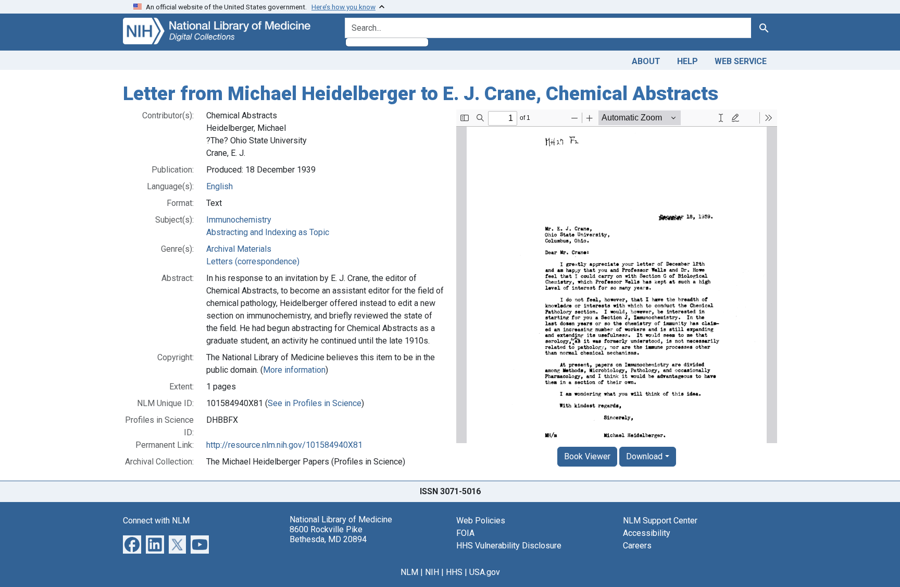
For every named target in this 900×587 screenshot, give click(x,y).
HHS (454, 572)
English (219, 186)
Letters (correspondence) (252, 261)
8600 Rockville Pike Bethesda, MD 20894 (328, 534)
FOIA (465, 533)
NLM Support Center (660, 520)
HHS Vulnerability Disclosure (508, 546)
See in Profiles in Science (314, 403)
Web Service (741, 61)
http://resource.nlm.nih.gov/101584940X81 (284, 445)
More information (294, 370)
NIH (432, 572)
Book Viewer (587, 456)
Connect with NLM (156, 520)
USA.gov (484, 572)
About (646, 61)
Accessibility (646, 533)
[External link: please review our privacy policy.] (132, 543)
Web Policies (480, 520)
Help (687, 61)
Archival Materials (238, 249)
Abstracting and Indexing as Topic (267, 232)
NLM (409, 572)
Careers (637, 546)
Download (644, 456)
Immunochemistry (238, 220)
